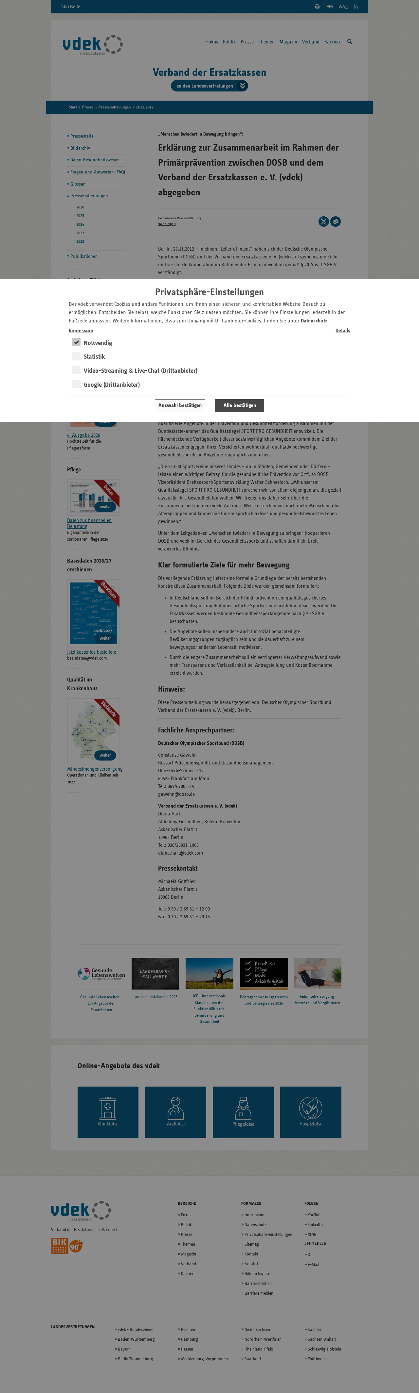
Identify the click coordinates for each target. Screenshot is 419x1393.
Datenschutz (314, 321)
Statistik (94, 356)
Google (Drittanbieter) (112, 385)
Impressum (81, 331)
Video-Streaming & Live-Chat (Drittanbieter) (140, 371)
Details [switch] (343, 331)
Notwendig (98, 343)
